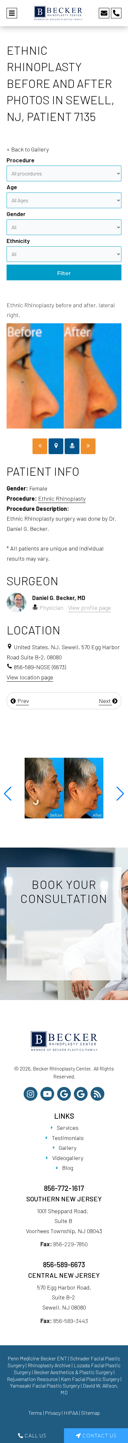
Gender (16, 213)
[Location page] (56, 446)
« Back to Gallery (28, 149)
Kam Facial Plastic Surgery (90, 1379)
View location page (30, 677)
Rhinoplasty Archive (49, 1365)
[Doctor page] (72, 446)
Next (105, 700)
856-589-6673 (64, 1264)
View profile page (89, 607)
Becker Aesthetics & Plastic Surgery (74, 1372)
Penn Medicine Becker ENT (37, 1358)
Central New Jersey (64, 1275)
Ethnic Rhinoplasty (62, 498)
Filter (64, 273)
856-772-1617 (64, 1188)
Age (12, 186)
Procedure (20, 160)
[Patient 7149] (39, 446)
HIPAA (71, 1413)
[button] (7, 794)
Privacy (53, 1413)
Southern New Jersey (64, 1199)
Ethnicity (18, 240)
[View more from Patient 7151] (64, 787)
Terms (35, 1413)
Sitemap (90, 1413)
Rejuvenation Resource (33, 1379)
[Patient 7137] (88, 446)
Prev (22, 700)
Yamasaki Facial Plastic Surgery (45, 1385)
